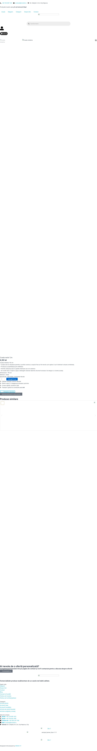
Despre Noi (27, 12)
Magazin (10, 12)
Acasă (3, 12)
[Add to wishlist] (2, 403)
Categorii (18, 12)
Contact (36, 12)
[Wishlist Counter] (48, 31)
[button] (2, 415)
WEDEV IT (18, 746)
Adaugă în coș (12, 379)
